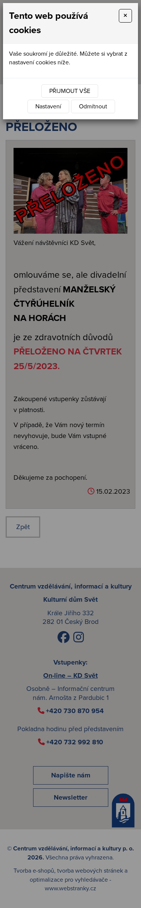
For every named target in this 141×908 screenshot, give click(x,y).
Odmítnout (93, 106)
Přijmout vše (69, 91)
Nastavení (48, 106)
